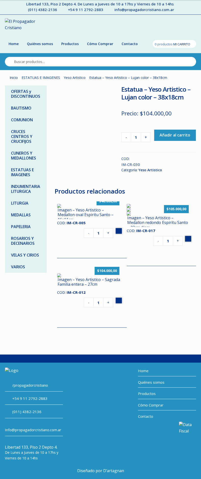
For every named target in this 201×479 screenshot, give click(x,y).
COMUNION (22, 120)
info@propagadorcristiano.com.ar (144, 9)
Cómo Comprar (100, 43)
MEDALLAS (21, 215)
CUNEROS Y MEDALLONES (23, 155)
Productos (70, 43)
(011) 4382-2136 (42, 9)
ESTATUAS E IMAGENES (41, 77)
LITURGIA (19, 203)
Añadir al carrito (175, 135)
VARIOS (18, 267)
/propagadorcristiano (30, 385)
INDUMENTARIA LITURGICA (25, 189)
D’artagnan (113, 470)
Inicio (14, 77)
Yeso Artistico (75, 77)
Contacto (130, 43)
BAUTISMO (21, 108)
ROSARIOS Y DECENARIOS (23, 241)
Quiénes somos (40, 43)
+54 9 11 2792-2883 (85, 9)
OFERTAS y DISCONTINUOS (25, 94)
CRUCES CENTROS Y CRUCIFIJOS (21, 136)
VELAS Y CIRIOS (25, 255)
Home (14, 43)
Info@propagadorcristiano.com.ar (33, 429)
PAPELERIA (21, 226)
